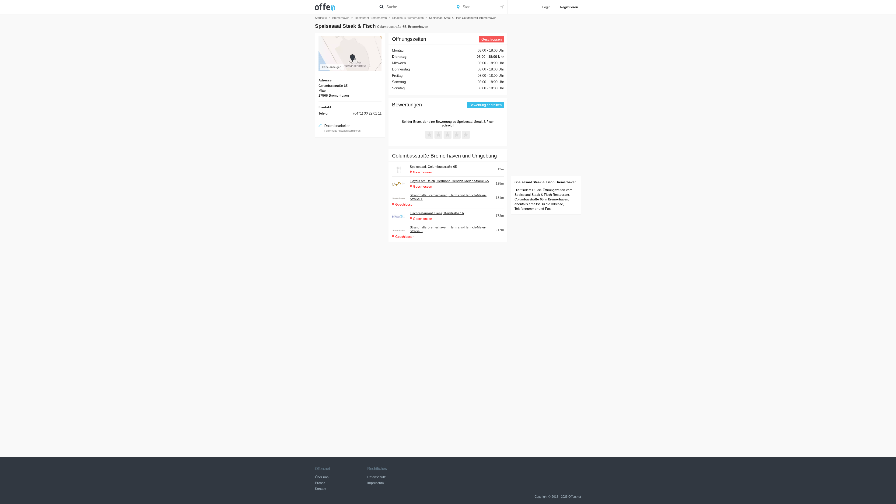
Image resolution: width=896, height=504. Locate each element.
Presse (320, 483)
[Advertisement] (350, 211)
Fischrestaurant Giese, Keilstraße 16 (437, 213)
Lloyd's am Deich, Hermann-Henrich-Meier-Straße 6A (449, 181)
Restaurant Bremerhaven (371, 18)
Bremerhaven (341, 18)
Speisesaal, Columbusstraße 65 (433, 166)
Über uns (322, 477)
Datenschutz (376, 477)
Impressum (375, 483)
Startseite (321, 18)
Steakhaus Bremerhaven (408, 18)
